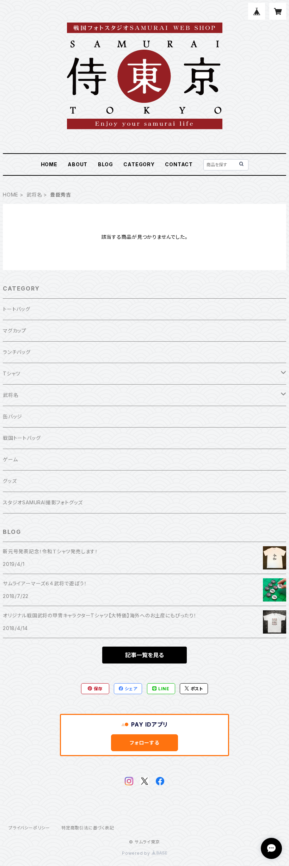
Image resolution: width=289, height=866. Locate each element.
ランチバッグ (17, 352)
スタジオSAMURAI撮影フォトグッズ (43, 502)
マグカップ (14, 331)
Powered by (137, 853)
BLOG (105, 164)
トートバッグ (16, 309)
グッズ (10, 481)
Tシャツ (11, 373)
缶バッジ (12, 416)
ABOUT (77, 164)
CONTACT (179, 164)
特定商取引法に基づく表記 (87, 827)
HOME (49, 164)
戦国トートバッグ (22, 438)
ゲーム (10, 459)
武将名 (34, 195)
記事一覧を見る (144, 655)
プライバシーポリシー (29, 827)
